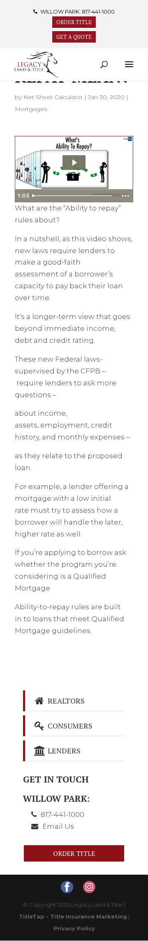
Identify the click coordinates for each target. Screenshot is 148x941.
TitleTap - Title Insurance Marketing (73, 916)
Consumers (69, 726)
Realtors (65, 701)
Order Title (74, 22)
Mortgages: (31, 109)
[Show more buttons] (125, 195)
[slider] (73, 195)
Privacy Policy (74, 928)
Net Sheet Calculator (53, 97)
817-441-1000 (98, 11)
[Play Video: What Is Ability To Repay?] (74, 162)
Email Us (58, 826)
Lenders (63, 751)
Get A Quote (74, 37)
